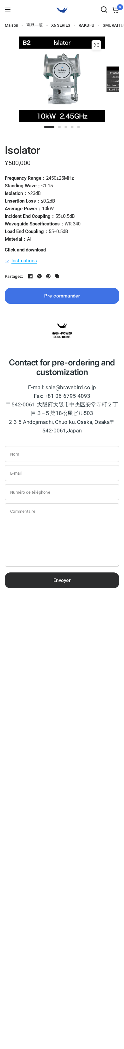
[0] (114, 9)
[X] (39, 276)
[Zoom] (96, 45)
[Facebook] (30, 276)
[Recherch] (104, 9)
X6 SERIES (60, 25)
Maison (11, 25)
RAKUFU (86, 25)
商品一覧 (34, 25)
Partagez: (14, 276)
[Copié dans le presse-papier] (57, 276)
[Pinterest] (48, 276)
